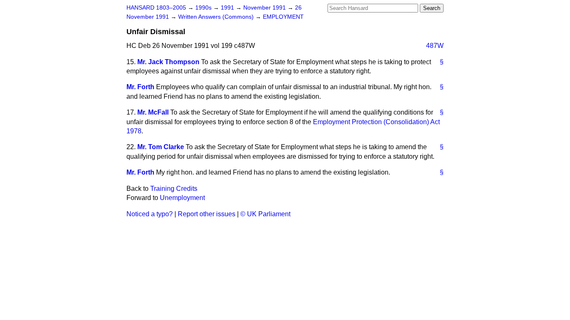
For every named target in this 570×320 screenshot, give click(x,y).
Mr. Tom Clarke (160, 146)
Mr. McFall (153, 112)
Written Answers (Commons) (216, 17)
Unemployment (182, 197)
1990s (204, 8)
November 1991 (265, 8)
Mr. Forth (140, 86)
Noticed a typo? (149, 214)
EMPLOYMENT (283, 17)
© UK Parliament (265, 214)
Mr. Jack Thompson (168, 61)
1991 (228, 8)
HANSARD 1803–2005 (156, 8)
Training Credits (173, 188)
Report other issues (206, 214)
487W (435, 45)
